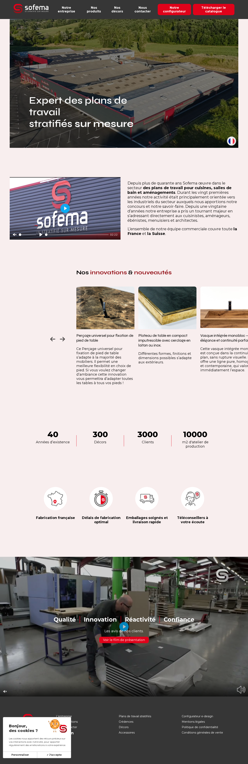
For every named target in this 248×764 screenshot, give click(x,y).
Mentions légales (193, 721)
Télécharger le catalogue (213, 9)
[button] (52, 338)
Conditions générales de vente (202, 732)
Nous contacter (142, 9)
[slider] (27, 234)
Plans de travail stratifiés (135, 716)
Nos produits (94, 9)
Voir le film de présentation (124, 640)
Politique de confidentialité (200, 727)
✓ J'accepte (54, 754)
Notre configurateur (174, 9)
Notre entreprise (66, 9)
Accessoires (127, 732)
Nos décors (117, 9)
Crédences (126, 721)
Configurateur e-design (197, 716)
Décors (123, 727)
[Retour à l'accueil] (31, 8)
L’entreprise (64, 716)
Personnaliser (20, 754)
